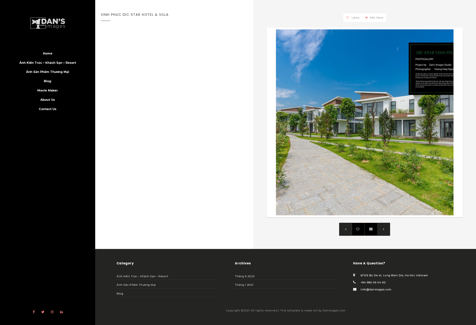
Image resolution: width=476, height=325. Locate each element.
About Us (47, 100)
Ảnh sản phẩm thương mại (47, 72)
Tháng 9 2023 (245, 276)
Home (47, 53)
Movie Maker (47, 90)
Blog (47, 81)
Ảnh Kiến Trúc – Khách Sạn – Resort (47, 63)
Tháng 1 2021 (244, 285)
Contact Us (47, 109)
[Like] (348, 17)
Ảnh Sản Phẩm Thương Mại (136, 285)
